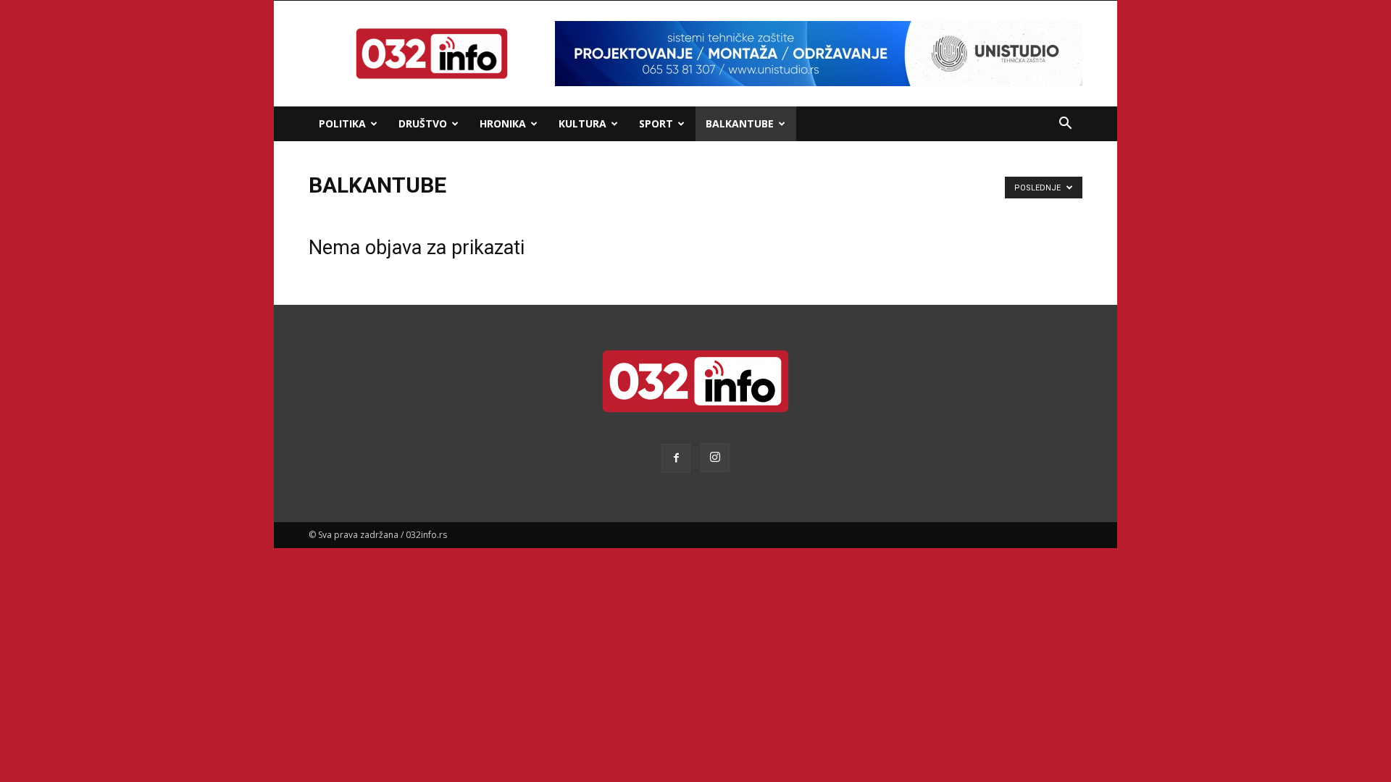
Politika (342, 123)
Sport (656, 123)
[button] (1065, 125)
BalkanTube (740, 123)
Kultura (582, 123)
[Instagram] (715, 457)
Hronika (503, 123)
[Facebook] (675, 458)
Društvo (422, 123)
